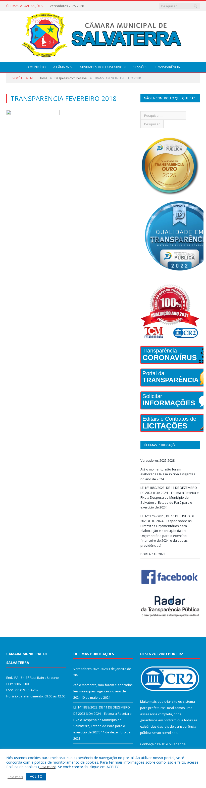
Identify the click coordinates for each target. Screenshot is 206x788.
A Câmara (61, 67)
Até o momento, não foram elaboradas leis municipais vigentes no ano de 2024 (80, 6)
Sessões (140, 67)
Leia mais (47, 766)
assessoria (148, 714)
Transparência (167, 67)
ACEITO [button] (36, 776)
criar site (170, 701)
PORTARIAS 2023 (152, 554)
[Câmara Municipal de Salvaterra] (103, 35)
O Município (36, 67)
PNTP (161, 744)
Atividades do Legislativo (101, 67)
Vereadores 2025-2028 (157, 460)
